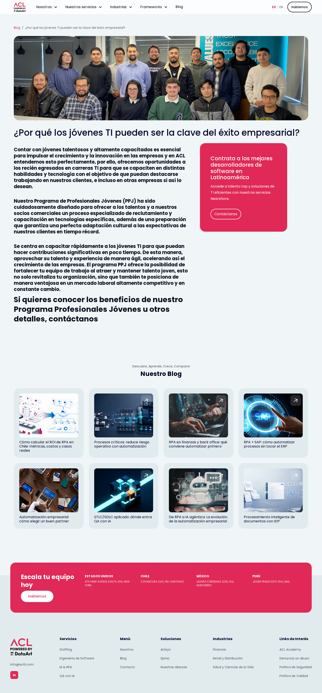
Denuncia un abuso (294, 658)
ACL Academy (290, 649)
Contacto (127, 667)
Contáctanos (225, 214)
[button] (46, 7)
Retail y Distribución (228, 658)
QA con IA (67, 676)
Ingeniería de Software (77, 658)
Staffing (66, 649)
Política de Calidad (294, 676)
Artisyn (166, 649)
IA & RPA (66, 667)
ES (274, 7)
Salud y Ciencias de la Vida (233, 667)
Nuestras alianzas (174, 667)
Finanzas (219, 649)
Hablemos (299, 7)
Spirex (165, 658)
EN (281, 7)
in (14, 675)
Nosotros (126, 649)
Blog (179, 6)
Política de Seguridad (296, 667)
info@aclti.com (22, 664)
